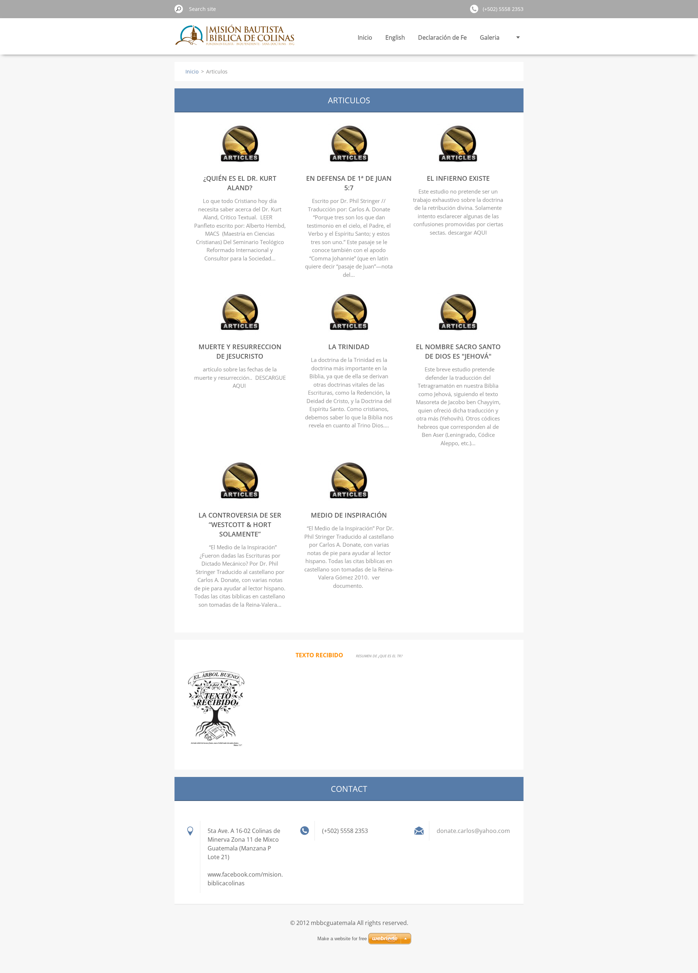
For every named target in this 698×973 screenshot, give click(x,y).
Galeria (490, 37)
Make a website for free (342, 938)
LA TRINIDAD (348, 346)
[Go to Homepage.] (235, 39)
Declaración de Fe (442, 37)
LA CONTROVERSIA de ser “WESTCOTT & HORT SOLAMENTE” (239, 524)
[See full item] (240, 164)
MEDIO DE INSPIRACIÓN (349, 515)
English (395, 37)
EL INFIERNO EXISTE (458, 178)
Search (178, 8)
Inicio (365, 37)
